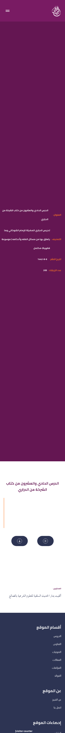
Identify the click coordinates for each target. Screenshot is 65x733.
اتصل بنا (57, 708)
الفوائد (57, 676)
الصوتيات (56, 652)
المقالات (57, 660)
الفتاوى (57, 644)
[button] (45, 541)
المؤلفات (56, 668)
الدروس (57, 636)
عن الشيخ (56, 700)
